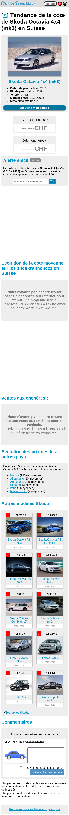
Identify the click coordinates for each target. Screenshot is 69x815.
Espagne (16, 484)
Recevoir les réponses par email (43, 767)
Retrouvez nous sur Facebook (28, 809)
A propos (54, 809)
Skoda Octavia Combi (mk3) (19, 620)
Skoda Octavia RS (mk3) (19, 541)
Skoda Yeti (19, 697)
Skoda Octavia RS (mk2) (19, 580)
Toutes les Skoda (17, 712)
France (14, 475)
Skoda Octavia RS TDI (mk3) (50, 541)
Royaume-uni (18, 491)
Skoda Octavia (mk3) (50, 580)
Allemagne (17, 478)
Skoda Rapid (50, 657)
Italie (13, 488)
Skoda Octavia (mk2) (50, 620)
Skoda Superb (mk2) (50, 699)
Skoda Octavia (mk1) (19, 659)
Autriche (15, 481)
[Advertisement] (34, 222)
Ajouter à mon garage (34, 107)
